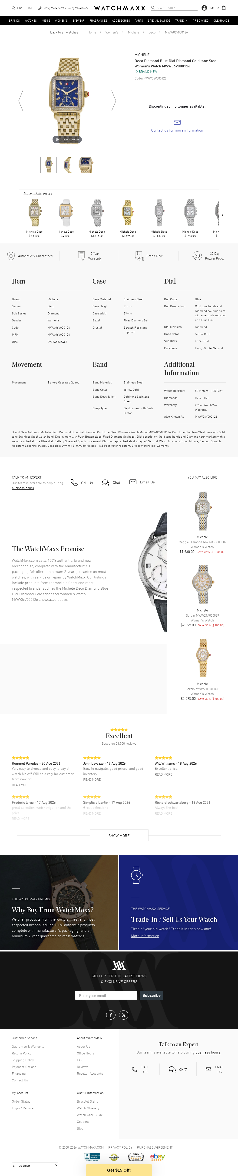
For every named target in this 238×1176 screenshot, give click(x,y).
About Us (83, 1046)
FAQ (80, 1059)
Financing (19, 1073)
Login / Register (23, 1107)
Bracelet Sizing (87, 1101)
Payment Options (24, 1066)
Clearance (221, 20)
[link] (177, 125)
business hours (23, 488)
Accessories (121, 20)
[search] (153, 8)
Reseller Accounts (90, 1073)
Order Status (21, 1101)
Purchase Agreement (155, 1147)
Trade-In (181, 20)
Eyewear (79, 20)
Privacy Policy (120, 1147)
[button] (218, 8)
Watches (31, 20)
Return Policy (21, 1053)
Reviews (82, 1066)
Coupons (83, 1121)
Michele (133, 32)
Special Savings (159, 20)
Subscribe (151, 995)
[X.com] (123, 1015)
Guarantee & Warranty (28, 1046)
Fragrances (98, 20)
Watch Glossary (88, 1107)
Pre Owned (200, 20)
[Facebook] (111, 1015)
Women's (61, 20)
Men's (46, 20)
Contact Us (20, 1080)
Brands (14, 20)
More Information (145, 935)
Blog (80, 1128)
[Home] (119, 8)
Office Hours (86, 1053)
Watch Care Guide (90, 1114)
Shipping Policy (23, 1059)
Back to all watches (64, 32)
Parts (139, 20)
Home (92, 32)
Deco (152, 32)
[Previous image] (20, 100)
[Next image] (113, 100)
